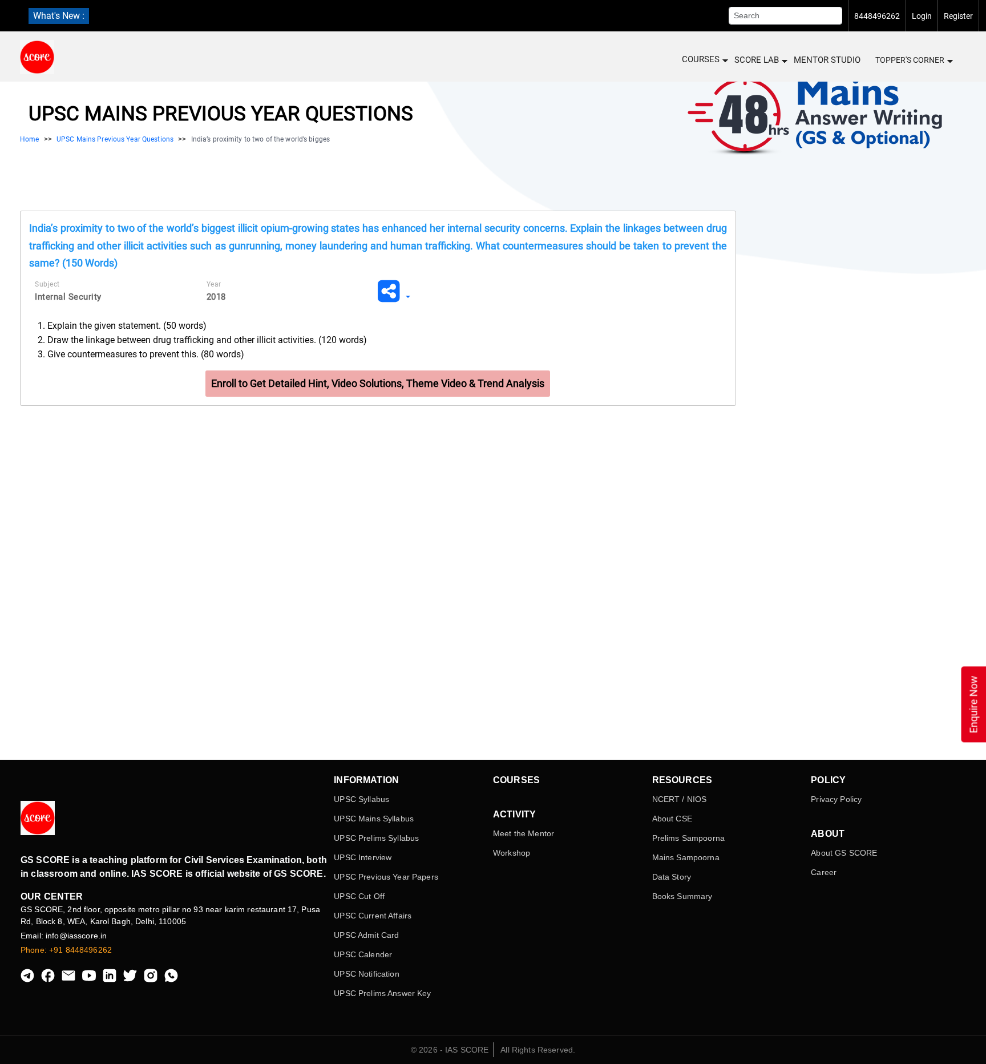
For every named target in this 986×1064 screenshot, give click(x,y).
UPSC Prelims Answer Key (382, 993)
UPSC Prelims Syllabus (376, 838)
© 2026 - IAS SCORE (450, 1049)
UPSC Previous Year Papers (386, 876)
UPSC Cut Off (359, 896)
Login (922, 16)
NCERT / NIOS (679, 799)
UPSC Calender (363, 954)
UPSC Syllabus (361, 799)
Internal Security (68, 297)
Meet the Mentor (523, 833)
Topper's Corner (909, 60)
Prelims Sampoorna (688, 838)
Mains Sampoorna (686, 857)
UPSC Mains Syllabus (374, 818)
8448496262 (877, 16)
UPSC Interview (362, 857)
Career (824, 872)
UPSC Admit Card (366, 935)
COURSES (701, 59)
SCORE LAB (756, 60)
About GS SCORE (844, 852)
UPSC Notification (366, 973)
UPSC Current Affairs (372, 915)
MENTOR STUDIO (827, 60)
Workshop (511, 852)
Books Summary (682, 896)
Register (958, 16)
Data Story (671, 876)
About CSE (672, 818)
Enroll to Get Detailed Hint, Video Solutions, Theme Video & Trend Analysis (377, 383)
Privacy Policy (836, 799)
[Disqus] (378, 580)
